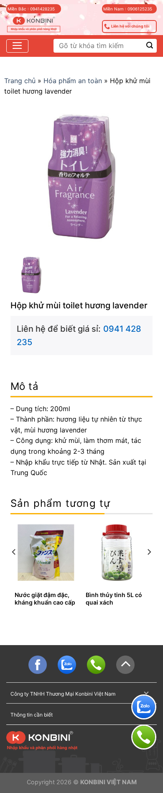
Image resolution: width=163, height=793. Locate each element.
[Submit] (150, 46)
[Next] (149, 568)
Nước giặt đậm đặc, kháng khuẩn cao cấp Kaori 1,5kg (45, 602)
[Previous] (14, 568)
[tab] (81, 386)
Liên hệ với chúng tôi (130, 26)
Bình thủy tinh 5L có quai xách (114, 598)
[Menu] (17, 46)
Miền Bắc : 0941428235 (31, 8)
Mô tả (24, 386)
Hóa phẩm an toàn (72, 80)
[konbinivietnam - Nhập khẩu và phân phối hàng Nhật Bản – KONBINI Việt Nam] (33, 25)
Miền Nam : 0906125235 (127, 8)
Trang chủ (20, 80)
